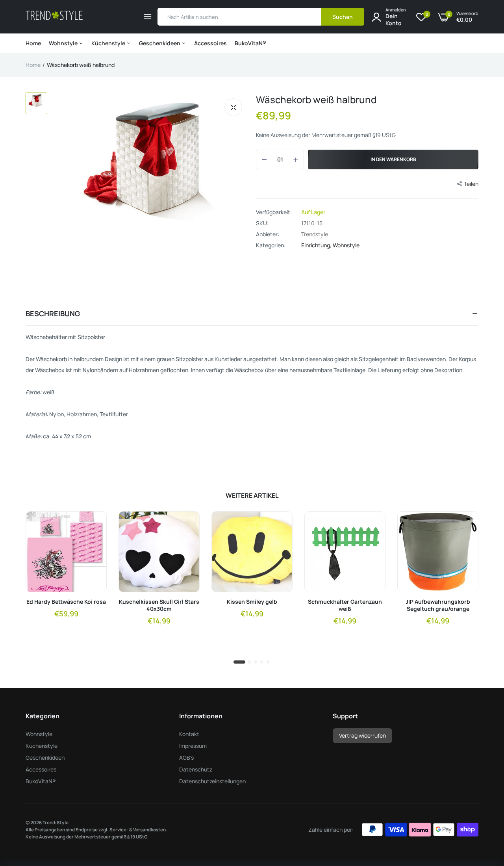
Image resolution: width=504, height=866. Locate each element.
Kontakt (189, 734)
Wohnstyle (64, 43)
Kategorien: (270, 245)
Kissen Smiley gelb (252, 601)
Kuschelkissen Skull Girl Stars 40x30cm (159, 605)
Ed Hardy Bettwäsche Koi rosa (66, 601)
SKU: (262, 223)
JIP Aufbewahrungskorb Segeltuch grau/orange (438, 605)
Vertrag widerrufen (362, 735)
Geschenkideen (160, 43)
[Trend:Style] (54, 17)
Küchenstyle (108, 43)
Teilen (471, 183)
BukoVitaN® (250, 43)
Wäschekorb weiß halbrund (316, 99)
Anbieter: (267, 234)
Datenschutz (195, 769)
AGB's (186, 757)
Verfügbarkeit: (274, 212)
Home (33, 43)
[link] (94, 524)
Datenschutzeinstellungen (212, 781)
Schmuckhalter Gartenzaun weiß (345, 605)
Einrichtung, (317, 245)
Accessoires (210, 43)
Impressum (193, 745)
